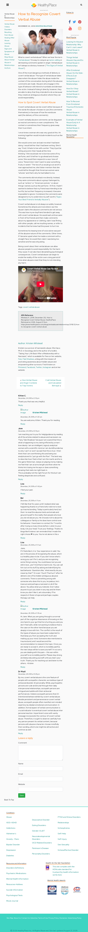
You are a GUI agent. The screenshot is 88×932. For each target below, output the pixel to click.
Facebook (31, 367)
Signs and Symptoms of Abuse (9, 51)
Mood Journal (12, 901)
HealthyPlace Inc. (25, 930)
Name (20, 763)
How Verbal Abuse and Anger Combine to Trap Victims (28, 383)
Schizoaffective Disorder (68, 850)
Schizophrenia (64, 828)
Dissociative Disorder (41, 820)
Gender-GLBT (38, 831)
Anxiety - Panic (12, 839)
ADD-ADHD (11, 822)
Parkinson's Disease (40, 848)
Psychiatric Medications (16, 873)
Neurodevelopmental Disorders (41, 837)
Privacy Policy (53, 918)
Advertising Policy (74, 918)
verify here (57, 875)
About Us (17, 918)
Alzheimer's (11, 833)
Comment (22, 743)
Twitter (39, 367)
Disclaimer (63, 918)
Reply (20, 405)
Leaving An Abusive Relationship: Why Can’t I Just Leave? (74, 44)
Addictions (10, 828)
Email (20, 774)
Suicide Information (14, 890)
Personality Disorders (41, 854)
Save (22, 795)
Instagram (47, 367)
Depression (11, 850)
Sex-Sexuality (63, 844)
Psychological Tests (14, 895)
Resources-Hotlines (14, 884)
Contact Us (25, 918)
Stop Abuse (8, 57)
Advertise (34, 918)
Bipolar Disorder (13, 844)
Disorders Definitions (15, 868)
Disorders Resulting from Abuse (8, 32)
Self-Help (62, 833)
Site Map (10, 918)
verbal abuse (24, 60)
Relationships (63, 822)
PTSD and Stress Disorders (69, 817)
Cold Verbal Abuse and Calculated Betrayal (53, 383)
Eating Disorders (39, 825)
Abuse (9, 817)
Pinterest (22, 367)
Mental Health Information (17, 879)
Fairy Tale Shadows (26, 359)
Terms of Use (43, 918)
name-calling (54, 60)
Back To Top (9, 800)
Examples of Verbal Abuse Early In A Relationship (74, 122)
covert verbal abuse (31, 307)
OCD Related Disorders (42, 843)
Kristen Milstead (44, 26)
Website (21, 784)
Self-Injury (62, 839)
